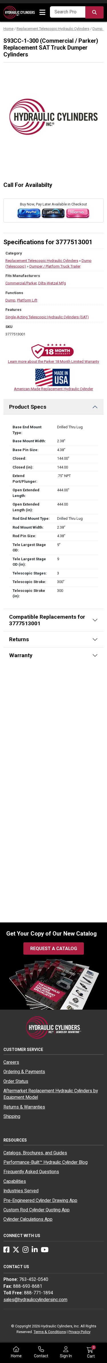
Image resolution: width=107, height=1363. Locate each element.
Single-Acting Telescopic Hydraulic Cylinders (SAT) (47, 317)
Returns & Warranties (24, 1107)
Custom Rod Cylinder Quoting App (36, 1210)
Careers (11, 1062)
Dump (10, 300)
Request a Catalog (53, 948)
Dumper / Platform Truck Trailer (54, 266)
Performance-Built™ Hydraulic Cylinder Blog (45, 1162)
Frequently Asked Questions (31, 1171)
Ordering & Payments (24, 1071)
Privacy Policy (79, 1332)
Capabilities (14, 1181)
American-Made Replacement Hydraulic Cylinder (53, 389)
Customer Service (23, 1049)
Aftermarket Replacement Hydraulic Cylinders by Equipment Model (50, 1094)
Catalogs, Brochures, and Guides (35, 1153)
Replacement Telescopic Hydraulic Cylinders (53, 29)
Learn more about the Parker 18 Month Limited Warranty (53, 361)
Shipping (11, 1116)
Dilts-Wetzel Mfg (52, 283)
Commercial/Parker (21, 283)
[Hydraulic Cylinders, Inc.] (19, 12)
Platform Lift (27, 300)
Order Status (15, 1081)
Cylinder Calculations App (28, 1219)
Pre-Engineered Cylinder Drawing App (40, 1200)
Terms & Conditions (50, 1332)
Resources (15, 1140)
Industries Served (21, 1190)
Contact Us (16, 1266)
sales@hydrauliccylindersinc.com (35, 1299)
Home (8, 29)
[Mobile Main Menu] (42, 12)
